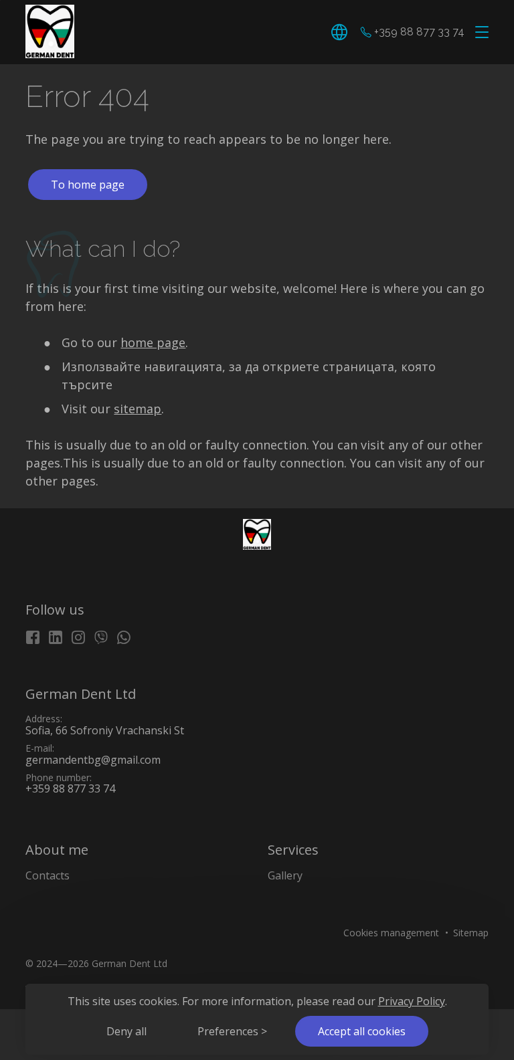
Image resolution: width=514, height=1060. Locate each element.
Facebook (32, 637)
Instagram (78, 637)
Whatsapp (123, 637)
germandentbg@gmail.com (93, 759)
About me (56, 850)
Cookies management (391, 932)
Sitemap (471, 932)
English (341, 32)
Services (293, 850)
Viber (101, 637)
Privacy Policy (411, 1001)
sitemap (137, 409)
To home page (87, 184)
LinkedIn (55, 637)
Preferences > (232, 1031)
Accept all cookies (362, 1031)
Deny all (126, 1031)
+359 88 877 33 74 (419, 32)
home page (152, 342)
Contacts (47, 875)
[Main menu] (479, 32)
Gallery (285, 875)
